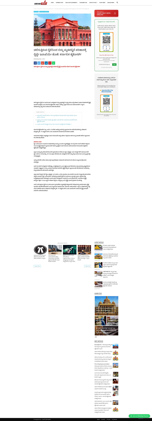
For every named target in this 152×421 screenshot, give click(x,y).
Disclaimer (114, 419)
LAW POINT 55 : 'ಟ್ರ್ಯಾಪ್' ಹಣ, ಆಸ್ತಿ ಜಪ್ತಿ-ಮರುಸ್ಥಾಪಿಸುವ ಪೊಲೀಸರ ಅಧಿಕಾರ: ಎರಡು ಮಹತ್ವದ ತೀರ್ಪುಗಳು (110, 274)
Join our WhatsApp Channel (140, 416)
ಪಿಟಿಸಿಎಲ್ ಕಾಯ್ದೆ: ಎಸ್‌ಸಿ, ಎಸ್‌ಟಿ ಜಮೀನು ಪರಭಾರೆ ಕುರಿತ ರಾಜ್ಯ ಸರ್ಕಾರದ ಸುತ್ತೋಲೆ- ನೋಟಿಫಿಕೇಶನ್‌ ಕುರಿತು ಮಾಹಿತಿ (103, 359)
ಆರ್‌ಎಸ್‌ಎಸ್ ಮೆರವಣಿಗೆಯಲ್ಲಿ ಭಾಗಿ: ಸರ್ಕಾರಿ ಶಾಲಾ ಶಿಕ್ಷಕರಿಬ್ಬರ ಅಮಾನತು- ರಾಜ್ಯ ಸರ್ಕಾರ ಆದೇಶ (110, 255)
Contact (103, 419)
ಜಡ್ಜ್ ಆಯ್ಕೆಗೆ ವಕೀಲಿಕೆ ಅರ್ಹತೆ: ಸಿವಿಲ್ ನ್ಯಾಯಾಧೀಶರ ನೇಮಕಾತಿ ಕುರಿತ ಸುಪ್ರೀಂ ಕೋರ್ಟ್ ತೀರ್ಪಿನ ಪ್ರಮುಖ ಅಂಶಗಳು (57, 116)
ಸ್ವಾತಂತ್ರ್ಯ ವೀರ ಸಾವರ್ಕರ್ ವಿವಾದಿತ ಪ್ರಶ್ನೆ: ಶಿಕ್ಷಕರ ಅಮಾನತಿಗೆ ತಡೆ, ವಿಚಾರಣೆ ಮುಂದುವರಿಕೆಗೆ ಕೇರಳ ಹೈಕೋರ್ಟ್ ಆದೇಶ (57, 120)
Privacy (108, 419)
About (98, 419)
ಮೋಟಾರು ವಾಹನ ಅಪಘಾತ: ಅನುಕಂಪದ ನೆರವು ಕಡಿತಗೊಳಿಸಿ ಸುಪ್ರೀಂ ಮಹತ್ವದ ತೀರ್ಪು (109, 247)
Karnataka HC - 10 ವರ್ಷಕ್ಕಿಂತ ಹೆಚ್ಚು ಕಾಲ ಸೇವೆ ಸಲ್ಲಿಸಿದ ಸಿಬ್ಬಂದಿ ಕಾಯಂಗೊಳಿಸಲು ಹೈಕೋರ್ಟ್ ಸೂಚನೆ (104, 346)
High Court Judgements (44, 11)
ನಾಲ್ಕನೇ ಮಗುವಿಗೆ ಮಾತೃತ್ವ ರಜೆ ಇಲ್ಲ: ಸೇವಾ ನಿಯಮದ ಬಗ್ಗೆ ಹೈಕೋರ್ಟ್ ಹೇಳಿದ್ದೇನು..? (54, 124)
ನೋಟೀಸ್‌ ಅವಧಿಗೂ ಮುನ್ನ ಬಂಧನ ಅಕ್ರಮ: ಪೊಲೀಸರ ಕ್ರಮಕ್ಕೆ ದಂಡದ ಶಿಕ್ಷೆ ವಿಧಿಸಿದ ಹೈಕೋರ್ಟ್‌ (110, 264)
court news (36, 11)
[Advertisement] (62, 86)
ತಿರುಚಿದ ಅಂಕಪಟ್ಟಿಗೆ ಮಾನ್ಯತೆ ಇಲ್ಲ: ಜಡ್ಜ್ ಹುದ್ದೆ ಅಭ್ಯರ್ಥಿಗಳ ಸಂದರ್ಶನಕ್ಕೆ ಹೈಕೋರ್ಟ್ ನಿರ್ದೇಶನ (110, 284)
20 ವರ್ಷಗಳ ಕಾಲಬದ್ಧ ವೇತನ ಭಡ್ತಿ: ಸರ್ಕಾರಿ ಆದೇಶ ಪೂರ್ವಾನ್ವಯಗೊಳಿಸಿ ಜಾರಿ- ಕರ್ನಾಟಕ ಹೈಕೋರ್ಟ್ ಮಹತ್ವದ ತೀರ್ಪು (103, 382)
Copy (114, 64)
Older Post (87, 266)
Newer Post (37, 266)
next (96, 337)
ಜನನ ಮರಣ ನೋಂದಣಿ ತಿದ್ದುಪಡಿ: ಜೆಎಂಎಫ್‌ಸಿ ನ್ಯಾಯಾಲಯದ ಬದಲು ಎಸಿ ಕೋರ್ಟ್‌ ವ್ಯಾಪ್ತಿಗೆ (103, 375)
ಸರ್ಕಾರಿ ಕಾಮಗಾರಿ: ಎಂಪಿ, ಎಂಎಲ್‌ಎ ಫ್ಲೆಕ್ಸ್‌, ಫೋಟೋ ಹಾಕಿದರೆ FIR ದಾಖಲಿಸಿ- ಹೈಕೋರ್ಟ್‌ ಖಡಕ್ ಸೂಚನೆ (103, 403)
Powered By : (143, 418)
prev (95, 337)
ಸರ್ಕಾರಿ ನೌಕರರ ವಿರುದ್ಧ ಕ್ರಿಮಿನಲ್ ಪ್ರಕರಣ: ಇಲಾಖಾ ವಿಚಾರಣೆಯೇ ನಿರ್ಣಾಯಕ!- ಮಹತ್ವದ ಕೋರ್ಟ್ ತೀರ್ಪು (103, 410)
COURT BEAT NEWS (46, 419)
